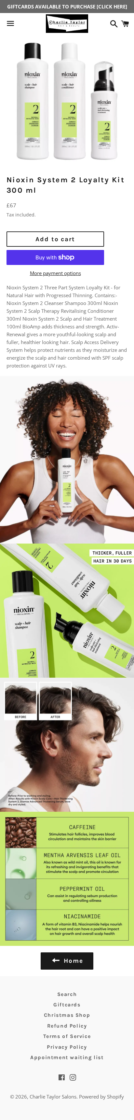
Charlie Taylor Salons (53, 1096)
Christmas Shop (67, 1015)
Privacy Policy (67, 1047)
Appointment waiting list (66, 1057)
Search (67, 994)
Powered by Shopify (101, 1096)
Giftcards (66, 1005)
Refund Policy (67, 1026)
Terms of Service (67, 1036)
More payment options (55, 273)
